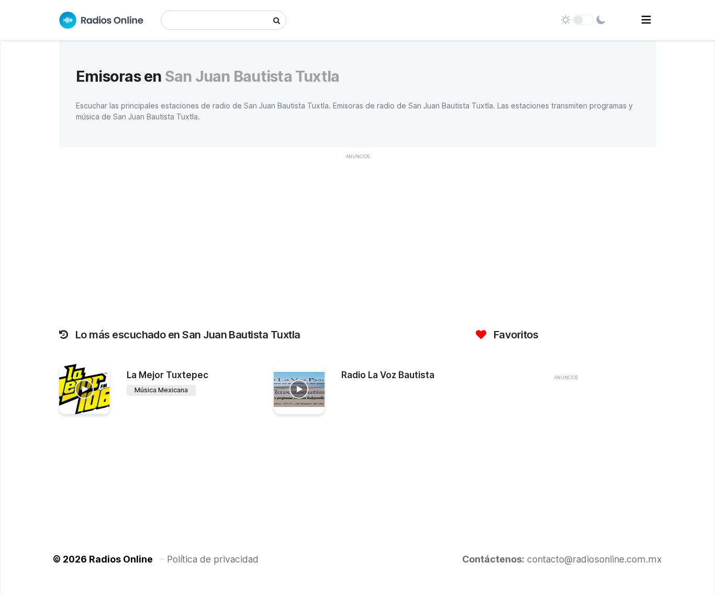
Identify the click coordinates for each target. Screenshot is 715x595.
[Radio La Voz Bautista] (299, 389)
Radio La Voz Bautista (387, 375)
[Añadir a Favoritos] (100, 406)
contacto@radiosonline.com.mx (594, 559)
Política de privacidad (213, 559)
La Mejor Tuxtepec (167, 375)
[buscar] (276, 20)
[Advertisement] (357, 238)
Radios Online (121, 559)
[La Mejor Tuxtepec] (84, 389)
